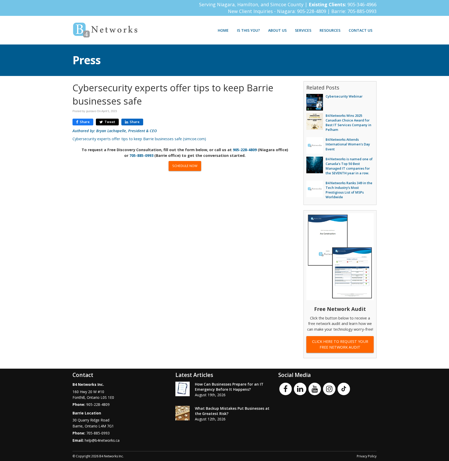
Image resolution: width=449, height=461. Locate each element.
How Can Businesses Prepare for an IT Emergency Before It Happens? (229, 387)
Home (223, 30)
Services (303, 30)
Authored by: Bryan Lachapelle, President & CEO (114, 130)
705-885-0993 (362, 11)
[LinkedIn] (300, 388)
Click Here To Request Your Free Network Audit (340, 344)
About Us (277, 30)
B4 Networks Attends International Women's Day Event (348, 144)
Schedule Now (184, 165)
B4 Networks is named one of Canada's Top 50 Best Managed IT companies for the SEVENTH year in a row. (349, 166)
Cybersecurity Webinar (344, 96)
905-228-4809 (312, 11)
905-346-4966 (362, 4)
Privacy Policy (367, 456)
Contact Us (360, 30)
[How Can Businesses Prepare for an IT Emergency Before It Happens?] (182, 389)
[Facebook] (285, 388)
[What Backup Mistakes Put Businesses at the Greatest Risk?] (182, 413)
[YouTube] (314, 388)
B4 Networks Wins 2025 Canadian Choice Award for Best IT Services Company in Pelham (348, 122)
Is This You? (248, 30)
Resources (330, 30)
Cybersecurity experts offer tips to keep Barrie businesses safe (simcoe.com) (139, 138)
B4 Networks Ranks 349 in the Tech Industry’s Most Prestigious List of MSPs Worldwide (349, 190)
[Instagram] (329, 388)
